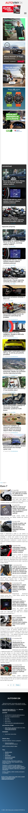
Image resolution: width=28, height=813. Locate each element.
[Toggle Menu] (25, 13)
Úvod (1, 482)
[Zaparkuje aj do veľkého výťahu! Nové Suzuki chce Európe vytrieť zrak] (14, 445)
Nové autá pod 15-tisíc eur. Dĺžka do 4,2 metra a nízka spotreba (19, 493)
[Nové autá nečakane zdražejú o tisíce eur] (14, 296)
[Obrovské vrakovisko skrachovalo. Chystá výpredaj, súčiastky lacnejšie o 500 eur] (14, 217)
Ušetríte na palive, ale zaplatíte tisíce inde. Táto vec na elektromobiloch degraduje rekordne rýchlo (19, 527)
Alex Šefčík (13, 186)
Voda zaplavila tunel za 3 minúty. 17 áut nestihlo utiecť (14, 389)
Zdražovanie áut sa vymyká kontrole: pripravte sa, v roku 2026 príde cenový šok (19, 645)
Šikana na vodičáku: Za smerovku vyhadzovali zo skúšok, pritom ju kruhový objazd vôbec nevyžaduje (12, 428)
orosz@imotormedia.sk (14, 716)
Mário (12, 300)
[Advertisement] (14, 147)
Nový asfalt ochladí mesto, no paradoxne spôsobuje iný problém (13, 315)
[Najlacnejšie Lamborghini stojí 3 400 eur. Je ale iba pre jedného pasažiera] (14, 350)
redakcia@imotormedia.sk (18, 723)
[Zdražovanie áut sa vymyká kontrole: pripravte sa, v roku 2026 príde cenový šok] (6, 648)
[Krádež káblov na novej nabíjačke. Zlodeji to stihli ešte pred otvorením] (14, 331)
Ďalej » (18, 685)
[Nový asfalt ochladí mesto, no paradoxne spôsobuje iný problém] (14, 313)
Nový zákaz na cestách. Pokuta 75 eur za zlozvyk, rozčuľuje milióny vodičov (14, 182)
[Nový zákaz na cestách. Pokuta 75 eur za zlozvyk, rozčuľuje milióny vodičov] (14, 180)
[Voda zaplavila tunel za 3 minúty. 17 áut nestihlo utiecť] (14, 387)
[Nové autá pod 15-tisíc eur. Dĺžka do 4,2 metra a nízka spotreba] (6, 500)
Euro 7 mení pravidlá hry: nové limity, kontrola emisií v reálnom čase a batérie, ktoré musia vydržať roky (19, 621)
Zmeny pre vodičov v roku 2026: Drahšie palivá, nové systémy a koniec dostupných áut (19, 603)
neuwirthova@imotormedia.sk (11, 743)
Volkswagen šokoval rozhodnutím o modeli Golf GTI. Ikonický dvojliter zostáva (19, 550)
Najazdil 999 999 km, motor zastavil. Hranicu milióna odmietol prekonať (12, 201)
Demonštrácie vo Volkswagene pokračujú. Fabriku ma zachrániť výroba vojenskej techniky (14, 371)
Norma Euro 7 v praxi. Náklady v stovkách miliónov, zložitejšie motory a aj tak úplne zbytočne (19, 588)
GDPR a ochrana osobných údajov (9, 746)
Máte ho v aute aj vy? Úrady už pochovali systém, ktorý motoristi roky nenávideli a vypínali (19, 510)
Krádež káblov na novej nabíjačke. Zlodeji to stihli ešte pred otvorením (13, 334)
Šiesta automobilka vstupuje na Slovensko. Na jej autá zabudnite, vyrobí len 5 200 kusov (14, 408)
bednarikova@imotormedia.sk (18, 715)
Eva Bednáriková (14, 319)
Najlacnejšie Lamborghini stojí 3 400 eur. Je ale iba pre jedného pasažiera (14, 352)
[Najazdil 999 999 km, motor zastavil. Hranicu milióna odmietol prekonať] (14, 198)
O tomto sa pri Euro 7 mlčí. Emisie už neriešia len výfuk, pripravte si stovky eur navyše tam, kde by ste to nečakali (19, 570)
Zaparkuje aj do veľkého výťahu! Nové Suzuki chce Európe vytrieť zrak (14, 447)
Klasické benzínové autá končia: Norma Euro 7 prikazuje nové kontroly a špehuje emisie (19, 670)
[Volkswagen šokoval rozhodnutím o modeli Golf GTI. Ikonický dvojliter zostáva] (6, 555)
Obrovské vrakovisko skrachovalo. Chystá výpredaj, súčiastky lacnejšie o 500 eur (13, 219)
